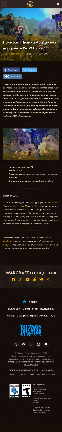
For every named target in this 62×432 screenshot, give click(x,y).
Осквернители (51, 202)
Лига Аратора (18, 206)
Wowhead (7, 241)
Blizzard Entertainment (12, 53)
